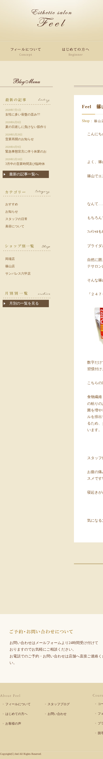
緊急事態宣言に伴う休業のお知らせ (25, 149)
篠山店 (10, 266)
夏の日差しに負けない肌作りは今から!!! (25, 125)
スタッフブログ (59, 704)
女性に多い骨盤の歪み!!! (22, 112)
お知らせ (11, 211)
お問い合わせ (57, 714)
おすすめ (11, 204)
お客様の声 (13, 723)
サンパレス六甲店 (18, 273)
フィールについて (18, 704)
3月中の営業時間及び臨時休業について (25, 162)
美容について (14, 226)
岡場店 (10, 259)
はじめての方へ (16, 714)
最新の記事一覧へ (24, 174)
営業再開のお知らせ (19, 137)
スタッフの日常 (16, 219)
